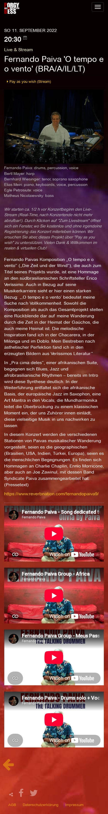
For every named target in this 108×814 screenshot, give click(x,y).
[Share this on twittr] (34, 794)
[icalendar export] (25, 37)
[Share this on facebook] (22, 794)
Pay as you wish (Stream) (29, 81)
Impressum (74, 804)
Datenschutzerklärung (40, 804)
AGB (12, 804)
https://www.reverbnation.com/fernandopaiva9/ (51, 493)
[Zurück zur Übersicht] (8, 767)
